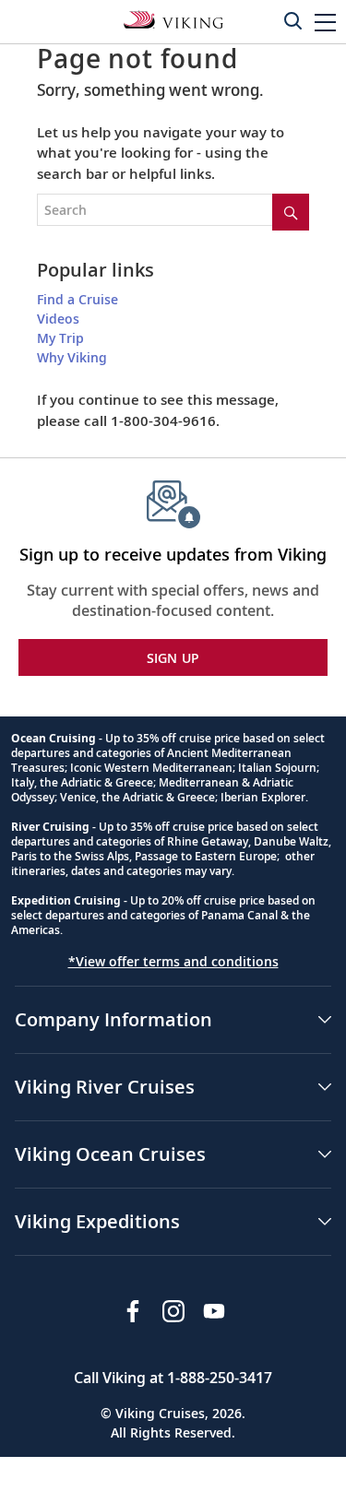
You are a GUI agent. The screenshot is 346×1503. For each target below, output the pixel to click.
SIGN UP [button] (173, 658)
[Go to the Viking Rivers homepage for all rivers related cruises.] (173, 18)
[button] (325, 21)
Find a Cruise (77, 299)
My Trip (60, 338)
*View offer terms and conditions (173, 961)
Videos (58, 318)
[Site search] (290, 212)
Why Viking (72, 357)
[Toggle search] (292, 20)
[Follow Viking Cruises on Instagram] (173, 1311)
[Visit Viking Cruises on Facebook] (133, 1311)
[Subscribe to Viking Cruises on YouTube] (214, 1311)
